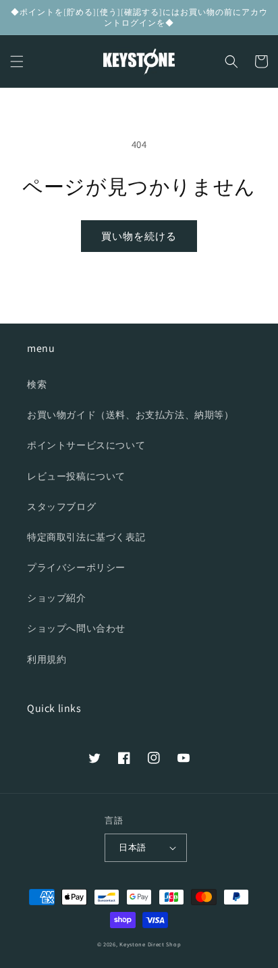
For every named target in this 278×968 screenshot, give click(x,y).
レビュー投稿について (76, 476)
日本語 (132, 847)
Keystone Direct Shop (150, 944)
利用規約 (46, 659)
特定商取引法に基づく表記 (86, 537)
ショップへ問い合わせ (76, 628)
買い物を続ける (139, 236)
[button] (17, 61)
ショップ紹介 (56, 598)
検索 (37, 384)
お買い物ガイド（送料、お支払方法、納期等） (130, 415)
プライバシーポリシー (76, 567)
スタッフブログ (61, 507)
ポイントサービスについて (86, 445)
